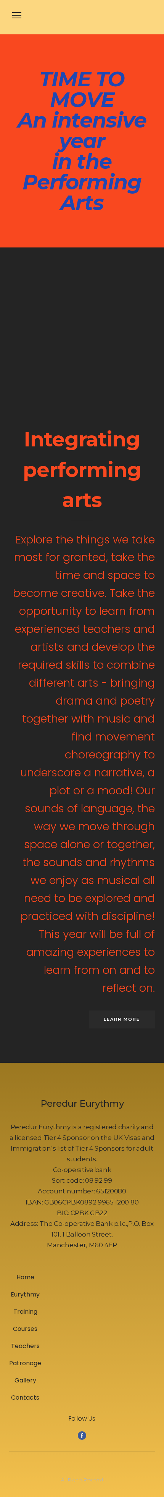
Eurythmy (25, 1294)
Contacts (25, 1397)
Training (25, 1311)
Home (25, 1277)
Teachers (25, 1346)
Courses (25, 1328)
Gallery (25, 1380)
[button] (122, 1019)
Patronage (25, 1363)
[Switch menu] (16, 15)
